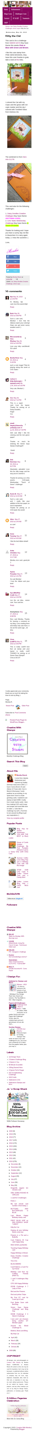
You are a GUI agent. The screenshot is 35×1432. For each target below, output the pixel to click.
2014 (11, 1149)
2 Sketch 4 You (14, 1062)
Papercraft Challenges (17, 1003)
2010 (11, 1161)
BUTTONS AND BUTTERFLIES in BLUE (19, 1210)
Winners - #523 (22, 984)
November (15, 1167)
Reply (12, 307)
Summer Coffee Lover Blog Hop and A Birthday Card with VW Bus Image (22, 861)
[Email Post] (16, 279)
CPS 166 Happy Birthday (19, 1283)
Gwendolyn (13, 960)
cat (11, 26)
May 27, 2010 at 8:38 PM (16, 614)
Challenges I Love (20, 14)
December (15, 1164)
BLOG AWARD (16, 1264)
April (13, 1337)
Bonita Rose (14, 358)
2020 (11, 1131)
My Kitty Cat (15, 1334)
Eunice (11, 955)
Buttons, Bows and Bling (19, 1331)
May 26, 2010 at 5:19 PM (16, 360)
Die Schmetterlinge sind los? (18, 957)
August (13, 1176)
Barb (12, 313)
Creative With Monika (13, 1362)
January (14, 1346)
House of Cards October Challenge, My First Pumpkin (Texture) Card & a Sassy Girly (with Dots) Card (18, 848)
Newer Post (10, 706)
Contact (6, 18)
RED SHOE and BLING (19, 1245)
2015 (11, 1146)
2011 (11, 1158)
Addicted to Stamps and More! (18, 982)
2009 (11, 1350)
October (14, 1170)
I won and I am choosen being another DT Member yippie (19, 1321)
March (13, 1340)
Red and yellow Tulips (18, 1294)
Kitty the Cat (15, 1227)
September (15, 1173)
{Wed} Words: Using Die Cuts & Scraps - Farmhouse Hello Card (18, 945)
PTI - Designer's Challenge (17, 952)
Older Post (25, 706)
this (17, 60)
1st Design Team (14, 1057)
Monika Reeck (22, 775)
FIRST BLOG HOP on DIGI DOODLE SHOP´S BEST (19, 1222)
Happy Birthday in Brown (19, 1253)
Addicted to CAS (14, 1080)
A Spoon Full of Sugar (16, 1070)
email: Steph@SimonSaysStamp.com (16, 425)
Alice (12, 519)
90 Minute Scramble (16, 1065)
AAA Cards (12, 1077)
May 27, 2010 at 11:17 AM (15, 555)
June (13, 1182)
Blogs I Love (8, 14)
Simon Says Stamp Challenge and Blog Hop (19, 1309)
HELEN (11, 950)
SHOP (6, 22)
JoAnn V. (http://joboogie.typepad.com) (16, 381)
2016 (11, 1143)
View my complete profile (15, 818)
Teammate (26, 18)
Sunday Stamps (15, 1027)
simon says (16, 28)
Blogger (22, 1429)
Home (6, 9)
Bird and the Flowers (18, 1291)
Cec (11, 398)
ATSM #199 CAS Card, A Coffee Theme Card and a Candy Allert (22, 873)
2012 (11, 1155)
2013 (11, 1152)
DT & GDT (16, 18)
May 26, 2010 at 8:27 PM (15, 464)
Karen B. (13, 494)
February (14, 1343)
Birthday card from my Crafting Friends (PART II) (19, 1273)
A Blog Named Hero (16, 1067)
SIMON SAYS (14, 43)
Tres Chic (14, 1261)
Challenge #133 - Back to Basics (22, 1007)
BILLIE (11, 934)
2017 (11, 1140)
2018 (11, 1137)
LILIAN (11, 941)
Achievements (15, 9)
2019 (11, 1134)
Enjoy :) (13, 1201)
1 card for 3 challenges (18, 1198)
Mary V (11, 967)
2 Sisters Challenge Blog (17, 1059)
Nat (11, 297)
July (12, 1179)
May (12, 1185)
